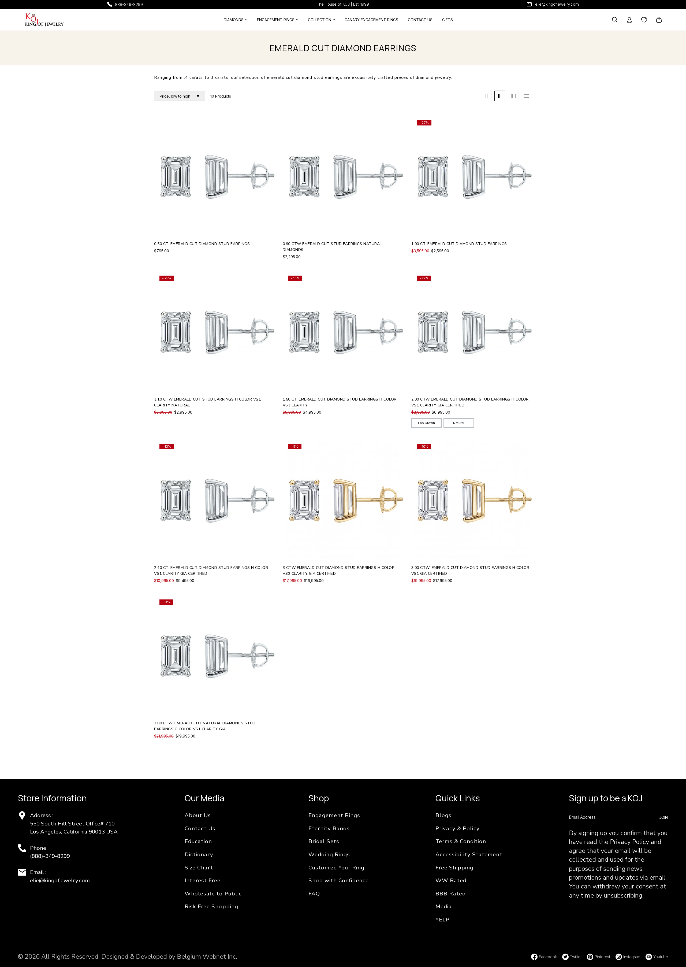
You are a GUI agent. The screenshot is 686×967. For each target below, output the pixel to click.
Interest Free (203, 880)
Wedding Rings (329, 854)
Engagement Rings (334, 815)
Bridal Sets (323, 841)
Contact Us (200, 828)
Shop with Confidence (338, 880)
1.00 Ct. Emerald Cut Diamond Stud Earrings (459, 243)
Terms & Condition (460, 841)
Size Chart (199, 867)
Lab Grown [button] (426, 423)
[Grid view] (486, 96)
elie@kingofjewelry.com (557, 4)
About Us (198, 815)
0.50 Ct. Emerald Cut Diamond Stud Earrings (202, 243)
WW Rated (451, 880)
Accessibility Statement (468, 854)
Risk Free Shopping (211, 906)
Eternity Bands (329, 828)
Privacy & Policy (457, 828)
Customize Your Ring (336, 867)
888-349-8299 (129, 4)
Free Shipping (454, 867)
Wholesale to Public (213, 893)
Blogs (443, 815)
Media (443, 906)
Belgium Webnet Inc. (207, 956)
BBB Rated (450, 893)
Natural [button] (458, 423)
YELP (442, 919)
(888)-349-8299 (50, 856)
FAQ (314, 893)
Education (198, 841)
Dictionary (199, 854)
